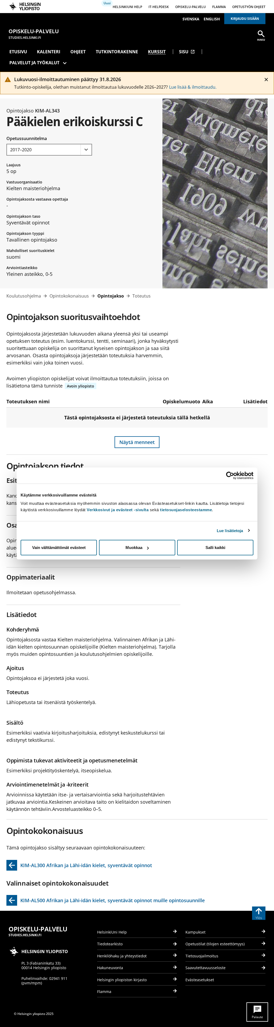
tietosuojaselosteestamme (186, 509)
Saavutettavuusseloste (205, 967)
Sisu (187, 52)
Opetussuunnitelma (26, 138)
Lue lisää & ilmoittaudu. (192, 87)
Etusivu (18, 52)
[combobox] (49, 150)
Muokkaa (133, 547)
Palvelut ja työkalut (34, 63)
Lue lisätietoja (230, 530)
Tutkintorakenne (117, 52)
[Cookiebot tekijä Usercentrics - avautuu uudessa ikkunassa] (230, 475)
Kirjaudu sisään (245, 18)
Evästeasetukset (199, 979)
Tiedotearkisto (110, 943)
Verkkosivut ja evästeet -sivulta (118, 509)
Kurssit (157, 52)
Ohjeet (78, 52)
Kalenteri (48, 52)
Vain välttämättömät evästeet (59, 547)
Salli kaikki (215, 547)
